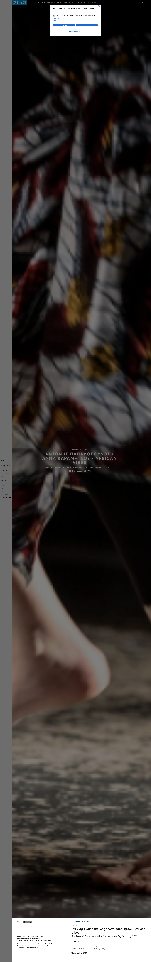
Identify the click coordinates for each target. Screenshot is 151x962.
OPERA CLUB (4, 460)
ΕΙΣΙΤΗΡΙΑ (93, 2)
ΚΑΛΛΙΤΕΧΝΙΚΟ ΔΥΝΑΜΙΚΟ (5, 470)
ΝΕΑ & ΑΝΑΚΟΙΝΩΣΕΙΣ (5, 473)
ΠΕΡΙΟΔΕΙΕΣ (75, 2)
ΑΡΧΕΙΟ (3, 491)
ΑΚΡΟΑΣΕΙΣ (4, 476)
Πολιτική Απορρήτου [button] (58, 20)
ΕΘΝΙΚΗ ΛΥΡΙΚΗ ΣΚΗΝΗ (5, 466)
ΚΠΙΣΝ (2, 486)
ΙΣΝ (2, 488)
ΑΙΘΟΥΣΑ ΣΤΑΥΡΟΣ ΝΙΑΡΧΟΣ (46, 2)
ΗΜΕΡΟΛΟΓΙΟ (85, 2)
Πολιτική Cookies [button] (58, 18)
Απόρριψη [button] (64, 25)
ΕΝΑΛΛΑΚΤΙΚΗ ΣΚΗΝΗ (63, 2)
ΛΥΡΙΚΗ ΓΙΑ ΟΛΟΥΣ (6, 483)
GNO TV (3, 463)
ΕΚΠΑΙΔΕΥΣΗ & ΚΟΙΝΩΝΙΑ (5, 480)
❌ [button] (99, 6)
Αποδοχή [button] (86, 25)
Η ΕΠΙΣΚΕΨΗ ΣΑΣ (5, 494)
